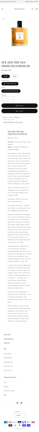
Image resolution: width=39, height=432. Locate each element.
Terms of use (7, 370)
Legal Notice (7, 353)
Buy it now (19, 111)
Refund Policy (8, 358)
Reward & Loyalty (9, 390)
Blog (5, 395)
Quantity (3, 95)
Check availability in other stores (13, 122)
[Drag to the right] (24, 58)
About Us (7, 342)
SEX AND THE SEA (9, 83)
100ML (5, 76)
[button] (2, 9)
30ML (14, 76)
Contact (6, 386)
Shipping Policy (8, 362)
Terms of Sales (8, 366)
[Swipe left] (15, 58)
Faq (5, 382)
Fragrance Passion (21, 428)
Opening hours (8, 338)
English (18, 415)
